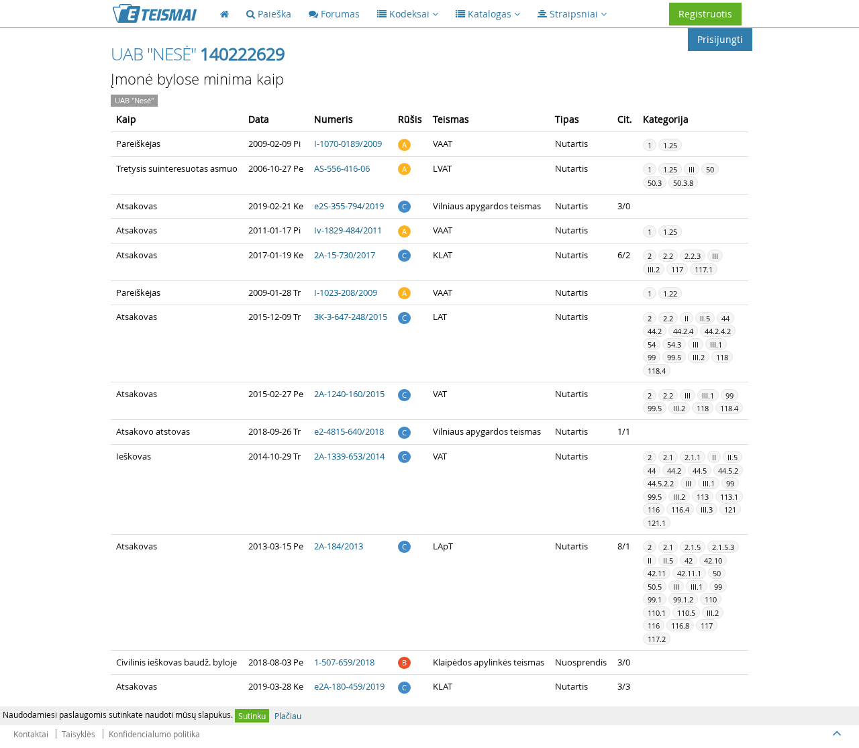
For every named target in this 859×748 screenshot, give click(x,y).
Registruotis (705, 13)
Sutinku (252, 715)
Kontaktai (30, 734)
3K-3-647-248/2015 (350, 317)
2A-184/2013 (338, 546)
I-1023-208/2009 (345, 292)
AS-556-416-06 (342, 168)
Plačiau (287, 715)
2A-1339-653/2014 (349, 456)
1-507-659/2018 (344, 662)
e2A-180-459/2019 (349, 686)
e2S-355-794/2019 (349, 206)
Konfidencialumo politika (154, 734)
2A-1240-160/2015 (349, 394)
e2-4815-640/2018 (349, 431)
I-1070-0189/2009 (348, 144)
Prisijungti (720, 39)
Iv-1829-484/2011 (348, 230)
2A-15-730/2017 (344, 255)
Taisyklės (78, 734)
